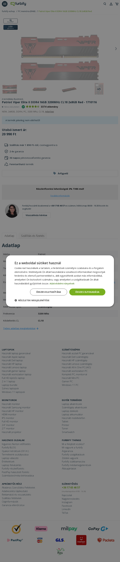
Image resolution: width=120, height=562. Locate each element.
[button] (32, 300)
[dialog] (60, 281)
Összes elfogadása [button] (87, 291)
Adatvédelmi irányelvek (62, 283)
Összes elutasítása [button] (48, 291)
